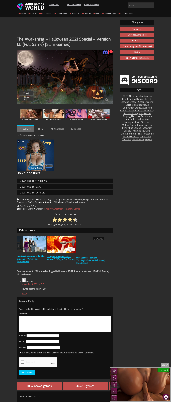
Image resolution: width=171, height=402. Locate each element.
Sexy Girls (49, 202)
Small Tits (136, 133)
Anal (27, 199)
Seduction (39, 202)
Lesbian (140, 119)
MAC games (87, 386)
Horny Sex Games (91, 4)
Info (43, 129)
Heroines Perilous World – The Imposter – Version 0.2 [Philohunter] (31, 259)
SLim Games (60, 202)
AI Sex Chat (54, 4)
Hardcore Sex (97, 199)
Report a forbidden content (137, 58)
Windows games (41, 386)
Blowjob (125, 102)
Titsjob (126, 136)
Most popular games (137, 35)
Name (22, 335)
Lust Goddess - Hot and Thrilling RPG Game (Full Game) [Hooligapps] (90, 260)
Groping (127, 116)
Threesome (148, 133)
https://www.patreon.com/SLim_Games (62, 209)
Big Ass (43, 199)
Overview (27, 129)
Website (23, 347)
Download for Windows (33, 181)
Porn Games (61, 13)
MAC (97, 13)
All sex (132, 96)
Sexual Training (132, 130)
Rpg (131, 128)
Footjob (86, 199)
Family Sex (140, 110)
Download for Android (32, 192)
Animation (35, 199)
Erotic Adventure (74, 199)
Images (77, 129)
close (165, 365)
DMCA (137, 52)
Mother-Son (128, 125)
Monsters (145, 122)
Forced (147, 113)
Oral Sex (148, 125)
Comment (24, 313)
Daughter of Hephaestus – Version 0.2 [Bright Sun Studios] (61, 258)
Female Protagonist (134, 113)
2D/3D (34, 13)
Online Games (110, 13)
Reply (24, 293)
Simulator (126, 133)
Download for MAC (30, 186)
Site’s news (137, 29)
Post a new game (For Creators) (137, 46)
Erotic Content (127, 110)
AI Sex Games (127, 13)
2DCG (125, 96)
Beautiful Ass (129, 99)
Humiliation (130, 119)
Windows (75, 13)
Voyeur (82, 202)
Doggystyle (61, 199)
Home (23, 13)
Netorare (138, 125)
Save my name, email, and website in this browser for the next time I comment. (58, 352)
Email (22, 341)
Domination (128, 107)
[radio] (54, 219)
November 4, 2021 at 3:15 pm (35, 284)
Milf (138, 122)
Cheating (149, 102)
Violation (126, 139)
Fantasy (150, 110)
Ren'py (31, 202)
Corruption (131, 105)
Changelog (59, 129)
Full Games (47, 13)
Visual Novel (72, 202)
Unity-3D (134, 136)
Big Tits (51, 199)
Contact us (137, 40)
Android (87, 13)
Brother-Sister (137, 102)
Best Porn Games (74, 4)
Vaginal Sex (145, 136)
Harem (148, 116)
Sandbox (138, 128)
